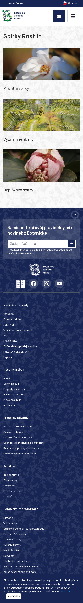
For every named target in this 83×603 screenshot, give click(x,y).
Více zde (66, 591)
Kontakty (8, 555)
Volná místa (10, 523)
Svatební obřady (13, 432)
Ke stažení (9, 496)
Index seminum (12, 400)
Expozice (8, 357)
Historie (8, 517)
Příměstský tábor (13, 491)
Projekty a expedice (15, 389)
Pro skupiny (10, 341)
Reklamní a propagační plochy (21, 448)
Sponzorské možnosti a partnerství (24, 442)
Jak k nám (9, 324)
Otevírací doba (14, 3)
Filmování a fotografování (18, 437)
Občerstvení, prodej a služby (20, 346)
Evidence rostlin (13, 394)
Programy (9, 485)
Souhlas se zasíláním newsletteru (23, 566)
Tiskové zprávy (12, 539)
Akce (6, 335)
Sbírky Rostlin (11, 383)
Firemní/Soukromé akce (17, 426)
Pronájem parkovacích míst (19, 453)
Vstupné (8, 314)
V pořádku (14, 596)
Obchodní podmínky (15, 561)
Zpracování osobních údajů (19, 571)
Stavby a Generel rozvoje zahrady (23, 528)
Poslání (7, 378)
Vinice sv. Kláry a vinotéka (18, 330)
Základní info (11, 474)
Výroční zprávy (12, 544)
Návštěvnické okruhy (16, 351)
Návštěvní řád (11, 550)
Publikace (9, 405)
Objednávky (10, 480)
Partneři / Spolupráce (16, 534)
